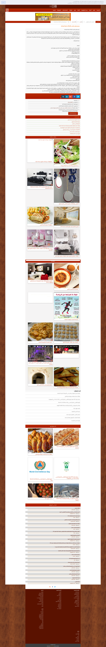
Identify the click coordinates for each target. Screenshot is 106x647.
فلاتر (42, 622)
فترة (59, 108)
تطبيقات (70, 10)
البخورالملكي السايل (76, 123)
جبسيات (74, 544)
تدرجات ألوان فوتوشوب (40, 603)
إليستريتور (41, 611)
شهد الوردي (77, 423)
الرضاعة (69, 108)
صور (74, 560)
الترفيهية (59, 10)
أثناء (72, 108)
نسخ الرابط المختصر (73, 113)
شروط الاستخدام (77, 593)
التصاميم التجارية (41, 594)
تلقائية (66, 108)
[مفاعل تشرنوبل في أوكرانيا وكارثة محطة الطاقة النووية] (66, 490)
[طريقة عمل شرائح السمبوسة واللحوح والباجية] (66, 376)
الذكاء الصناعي (41, 614)
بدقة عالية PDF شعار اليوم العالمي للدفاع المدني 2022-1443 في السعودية (64, 399)
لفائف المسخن (77, 508)
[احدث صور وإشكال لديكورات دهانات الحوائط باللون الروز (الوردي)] (40, 238)
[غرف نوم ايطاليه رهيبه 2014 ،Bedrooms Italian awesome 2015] (40, 177)
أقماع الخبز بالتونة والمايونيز (75, 535)
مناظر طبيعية (73, 548)
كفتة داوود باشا (76, 408)
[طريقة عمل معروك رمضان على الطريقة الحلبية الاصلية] (66, 437)
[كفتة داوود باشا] (40, 490)
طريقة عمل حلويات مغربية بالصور (70, 342)
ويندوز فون (59, 605)
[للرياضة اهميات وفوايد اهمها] (66, 305)
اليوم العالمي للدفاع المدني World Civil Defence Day (69, 402)
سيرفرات (60, 593)
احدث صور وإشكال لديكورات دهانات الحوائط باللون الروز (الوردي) (40, 249)
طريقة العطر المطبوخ (76, 122)
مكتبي (60, 596)
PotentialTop (52, 646)
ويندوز (60, 602)
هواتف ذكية (59, 600)
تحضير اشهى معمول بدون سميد (73, 414)
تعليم (94, 10)
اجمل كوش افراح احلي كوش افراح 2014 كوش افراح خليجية (41, 363)
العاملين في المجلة (76, 597)
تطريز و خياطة (41, 599)
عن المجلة (77, 595)
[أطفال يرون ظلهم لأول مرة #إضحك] (66, 349)
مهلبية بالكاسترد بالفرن (72, 289)
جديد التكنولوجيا (84, 10)
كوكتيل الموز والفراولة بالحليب (75, 570)
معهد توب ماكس (76, 602)
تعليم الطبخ (73, 509)
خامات (42, 605)
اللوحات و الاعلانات (40, 595)
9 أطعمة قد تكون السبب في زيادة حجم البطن (71, 129)
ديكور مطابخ (77, 637)
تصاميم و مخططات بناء (40, 597)
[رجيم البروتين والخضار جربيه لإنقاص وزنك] (67, 152)
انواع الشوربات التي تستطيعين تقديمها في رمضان (71, 566)
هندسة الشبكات (41, 627)
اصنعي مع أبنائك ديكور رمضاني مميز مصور (69, 204)
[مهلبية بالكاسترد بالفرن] (66, 275)
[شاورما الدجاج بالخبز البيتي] (40, 215)
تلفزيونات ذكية (59, 608)
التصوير (42, 613)
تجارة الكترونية (41, 617)
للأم (57, 108)
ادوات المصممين (41, 601)
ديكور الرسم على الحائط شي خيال (44, 385)
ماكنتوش (60, 594)
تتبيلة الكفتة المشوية (76, 578)
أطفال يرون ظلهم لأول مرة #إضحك (70, 357)
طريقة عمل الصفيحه (75, 421)
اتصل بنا (78, 605)
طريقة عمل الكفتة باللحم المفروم (74, 523)
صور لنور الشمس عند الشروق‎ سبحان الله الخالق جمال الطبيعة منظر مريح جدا (67, 547)
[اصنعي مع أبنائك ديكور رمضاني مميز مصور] (67, 186)
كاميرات (60, 597)
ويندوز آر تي (59, 603)
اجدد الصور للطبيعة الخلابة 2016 (74, 558)
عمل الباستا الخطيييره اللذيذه (45, 342)
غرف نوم (78, 640)
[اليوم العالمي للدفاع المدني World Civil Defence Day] (40, 467)
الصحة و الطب (65, 10)
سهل (61, 108)
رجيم (64, 108)
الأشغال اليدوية (72, 564)
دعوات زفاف (41, 600)
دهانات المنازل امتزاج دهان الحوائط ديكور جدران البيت (67, 256)
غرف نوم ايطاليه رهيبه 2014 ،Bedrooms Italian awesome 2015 (41, 187)
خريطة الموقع (77, 600)
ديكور (74, 517)
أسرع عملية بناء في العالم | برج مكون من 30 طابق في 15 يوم (70, 512)
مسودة (54, 108)
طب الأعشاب (77, 603)
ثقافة (42, 620)
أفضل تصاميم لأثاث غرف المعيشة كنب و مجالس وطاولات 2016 (41, 281)
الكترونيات (59, 607)
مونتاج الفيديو (41, 626)
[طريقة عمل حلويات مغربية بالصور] (66, 332)
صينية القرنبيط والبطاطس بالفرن (74, 574)
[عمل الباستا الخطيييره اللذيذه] (40, 332)
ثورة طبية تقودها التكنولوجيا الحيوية (74, 539)
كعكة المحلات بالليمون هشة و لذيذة (72, 417)
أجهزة (90, 10)
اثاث (78, 635)
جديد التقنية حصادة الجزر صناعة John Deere (41, 295)
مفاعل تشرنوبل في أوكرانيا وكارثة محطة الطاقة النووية (68, 405)
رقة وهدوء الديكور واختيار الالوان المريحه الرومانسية (70, 127)
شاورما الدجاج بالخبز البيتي (46, 225)
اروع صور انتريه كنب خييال (75, 527)
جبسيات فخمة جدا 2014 (76, 554)
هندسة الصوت (41, 628)
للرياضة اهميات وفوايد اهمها (71, 319)
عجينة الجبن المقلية (76, 411)
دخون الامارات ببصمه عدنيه (75, 131)
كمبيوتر (60, 599)
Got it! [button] (3, 2)
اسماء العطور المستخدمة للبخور (74, 120)
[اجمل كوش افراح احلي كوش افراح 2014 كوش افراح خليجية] (40, 353)
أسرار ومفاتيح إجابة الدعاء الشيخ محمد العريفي (72, 519)
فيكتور (42, 623)
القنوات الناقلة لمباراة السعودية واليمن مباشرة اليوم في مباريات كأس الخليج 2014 (66, 531)
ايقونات (42, 602)
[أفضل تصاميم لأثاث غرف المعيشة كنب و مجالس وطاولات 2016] (40, 271)
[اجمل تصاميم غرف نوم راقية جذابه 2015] (67, 216)
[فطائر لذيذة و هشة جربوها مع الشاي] (40, 440)
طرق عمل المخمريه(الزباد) (75, 133)
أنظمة (79, 10)
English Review (77, 606)
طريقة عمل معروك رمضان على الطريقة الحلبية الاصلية (68, 393)
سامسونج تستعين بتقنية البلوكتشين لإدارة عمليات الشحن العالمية (69, 550)
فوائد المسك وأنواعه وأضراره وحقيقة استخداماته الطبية (69, 125)
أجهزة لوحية (59, 606)
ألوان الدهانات (77, 634)
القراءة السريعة (41, 615)
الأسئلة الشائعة (77, 596)
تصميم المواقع (41, 616)
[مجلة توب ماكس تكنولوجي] (53, 6)
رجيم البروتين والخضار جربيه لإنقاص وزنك (70, 166)
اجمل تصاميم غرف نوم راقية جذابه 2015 (69, 226)
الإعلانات (78, 599)
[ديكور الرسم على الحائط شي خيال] (40, 375)
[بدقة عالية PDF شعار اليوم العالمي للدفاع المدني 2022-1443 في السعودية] (66, 466)
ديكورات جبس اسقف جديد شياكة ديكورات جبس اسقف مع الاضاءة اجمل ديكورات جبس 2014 (65, 543)
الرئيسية (98, 10)
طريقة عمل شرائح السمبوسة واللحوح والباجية (67, 387)
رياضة (74, 533)
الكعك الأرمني (77, 581)
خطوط (42, 606)
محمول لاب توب (59, 595)
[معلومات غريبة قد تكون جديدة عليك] (40, 149)
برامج (75, 10)
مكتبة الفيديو (73, 521)
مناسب (51, 108)
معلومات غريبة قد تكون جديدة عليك (43, 161)
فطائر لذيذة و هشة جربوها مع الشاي (72, 396)
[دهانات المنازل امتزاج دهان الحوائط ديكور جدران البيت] (67, 242)
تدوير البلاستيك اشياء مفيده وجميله (74, 562)
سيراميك (78, 638)
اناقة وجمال (70, 102)
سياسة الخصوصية (76, 594)
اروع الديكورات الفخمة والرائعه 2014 (74, 516)
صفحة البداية (77, 592)
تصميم (54, 10)
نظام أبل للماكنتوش (58, 601)
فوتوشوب (41, 624)
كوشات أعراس (77, 641)
